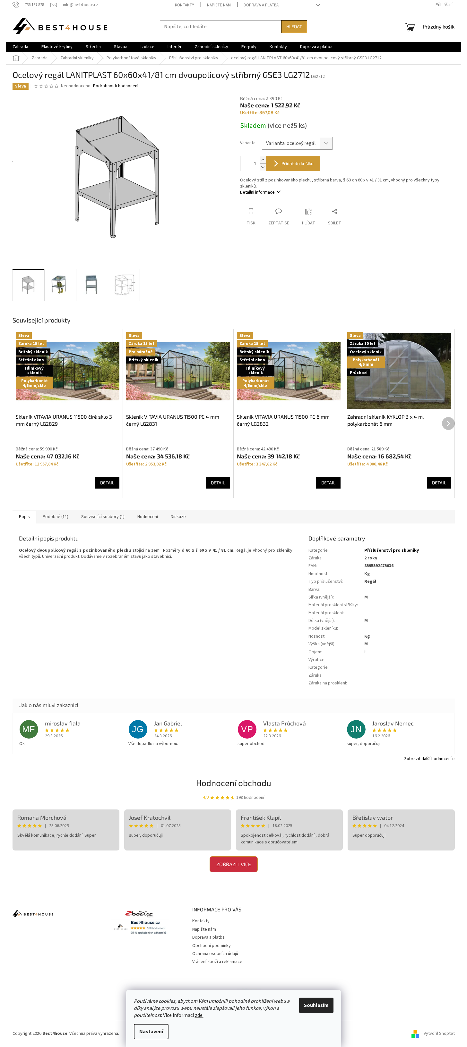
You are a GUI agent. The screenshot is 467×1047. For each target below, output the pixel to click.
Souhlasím (316, 1005)
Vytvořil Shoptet (439, 1034)
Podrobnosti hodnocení (115, 86)
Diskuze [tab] (178, 517)
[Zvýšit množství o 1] (263, 159)
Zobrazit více (233, 864)
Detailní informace (257, 192)
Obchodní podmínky (211, 945)
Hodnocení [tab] (147, 517)
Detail (107, 482)
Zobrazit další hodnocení (428, 759)
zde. (199, 1015)
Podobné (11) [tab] (55, 517)
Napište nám (219, 5)
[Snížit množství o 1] (263, 167)
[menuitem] (20, 47)
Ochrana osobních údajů (215, 954)
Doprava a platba (261, 5)
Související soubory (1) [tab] (103, 517)
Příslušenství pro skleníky (391, 550)
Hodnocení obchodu (233, 783)
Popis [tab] (24, 517)
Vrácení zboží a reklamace (217, 962)
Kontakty (184, 5)
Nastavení (151, 1031)
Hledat (294, 26)
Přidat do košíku (297, 163)
